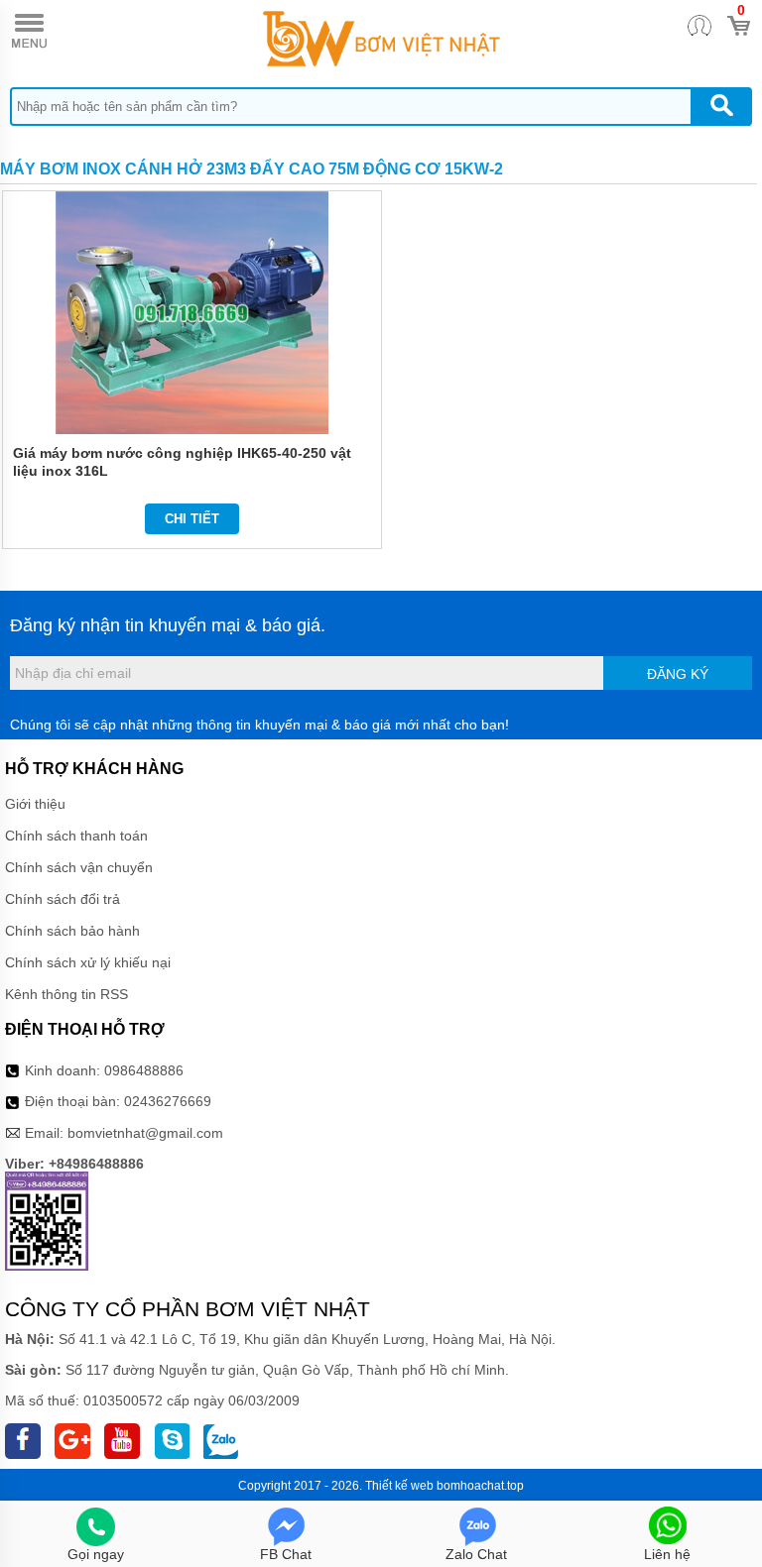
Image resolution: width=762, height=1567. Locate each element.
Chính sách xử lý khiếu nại (88, 962)
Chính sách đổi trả (62, 899)
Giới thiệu (35, 804)
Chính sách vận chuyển (79, 867)
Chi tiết (192, 518)
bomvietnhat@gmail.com (145, 1133)
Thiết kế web (399, 1486)
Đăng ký (677, 674)
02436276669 (167, 1101)
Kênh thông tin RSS (66, 994)
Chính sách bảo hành (72, 931)
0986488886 (144, 1070)
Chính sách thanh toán (76, 835)
